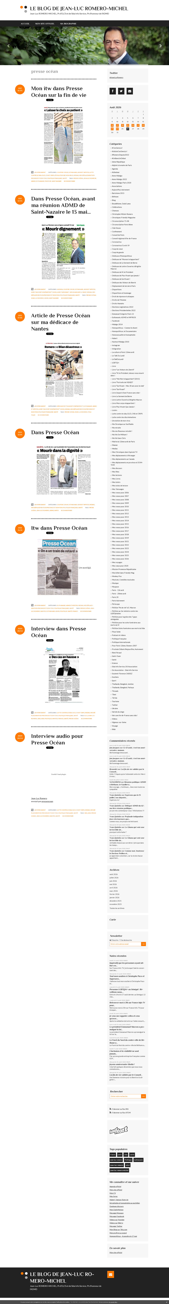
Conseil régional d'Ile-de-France (124, 238)
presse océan (78, 178)
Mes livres (113, 1196)
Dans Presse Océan (55, 432)
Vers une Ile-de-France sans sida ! (124, 715)
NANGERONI (115, 782)
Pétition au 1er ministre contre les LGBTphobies (124, 612)
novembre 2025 (116, 904)
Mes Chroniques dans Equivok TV (124, 452)
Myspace (115, 587)
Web (114, 729)
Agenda (60, 289)
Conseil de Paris (118, 235)
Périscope (116, 604)
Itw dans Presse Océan (59, 528)
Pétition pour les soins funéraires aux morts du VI (125, 623)
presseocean (47, 801)
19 (128, 125)
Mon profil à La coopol (118, 1233)
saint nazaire (56, 181)
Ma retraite (116, 428)
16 (112, 125)
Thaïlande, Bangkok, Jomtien (123, 684)
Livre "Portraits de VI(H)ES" (122, 382)
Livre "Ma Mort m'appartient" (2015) (44, 292)
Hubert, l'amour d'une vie (119, 1200)
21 (138, 125)
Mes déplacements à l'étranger (123, 455)
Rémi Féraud (116, 653)
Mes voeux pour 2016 (120, 527)
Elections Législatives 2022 (122, 307)
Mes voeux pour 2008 (120, 500)
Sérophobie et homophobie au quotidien (125, 1203)
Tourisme (115, 701)
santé (70, 611)
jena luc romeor (90, 178)
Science (115, 663)
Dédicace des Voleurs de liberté (124, 283)
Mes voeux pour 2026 (120, 559)
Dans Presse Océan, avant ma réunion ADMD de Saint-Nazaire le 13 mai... (63, 205)
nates (56, 510)
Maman (115, 445)
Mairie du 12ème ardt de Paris (123, 442)
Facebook (115, 321)
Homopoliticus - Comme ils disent (124, 328)
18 (122, 125)
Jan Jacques (114, 748)
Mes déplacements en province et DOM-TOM (47, 507)
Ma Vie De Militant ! (119, 435)
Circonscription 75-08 (120, 221)
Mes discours (117, 468)
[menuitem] (26, 23)
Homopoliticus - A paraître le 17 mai (123, 1236)
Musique (115, 583)
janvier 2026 (114, 897)
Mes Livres (116, 479)
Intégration (116, 349)
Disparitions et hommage (121, 293)
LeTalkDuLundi (117, 359)
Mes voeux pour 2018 (120, 534)
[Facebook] (113, 91)
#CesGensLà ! (117, 148)
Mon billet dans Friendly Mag (123, 573)
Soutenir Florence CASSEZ (122, 674)
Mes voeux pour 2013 (120, 517)
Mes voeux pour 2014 (120, 520)
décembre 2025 (115, 901)
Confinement (117, 231)
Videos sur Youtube (117, 1220)
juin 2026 (113, 881)
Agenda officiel (115, 1186)
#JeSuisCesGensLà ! (119, 151)
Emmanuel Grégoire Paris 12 (123, 314)
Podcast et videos (119, 635)
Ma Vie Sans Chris (119, 438)
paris (120, 1154)
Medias (76, 175)
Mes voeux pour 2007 (120, 496)
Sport (114, 681)
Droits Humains (118, 303)
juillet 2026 (114, 878)
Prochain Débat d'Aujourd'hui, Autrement (127, 649)
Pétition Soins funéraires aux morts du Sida (128, 628)
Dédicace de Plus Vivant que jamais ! (126, 275)
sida (39, 718)
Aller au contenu (7, 2)
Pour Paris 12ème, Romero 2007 (124, 646)
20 (133, 125)
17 (117, 125)
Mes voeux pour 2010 (120, 506)
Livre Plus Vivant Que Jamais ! (123, 407)
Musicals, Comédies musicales (123, 580)
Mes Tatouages (118, 489)
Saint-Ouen (116, 656)
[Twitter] (121, 91)
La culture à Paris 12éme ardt (123, 352)
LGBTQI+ (115, 363)
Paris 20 (115, 597)
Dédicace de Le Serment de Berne (124, 263)
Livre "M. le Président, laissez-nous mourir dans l (127, 374)
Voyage (115, 726)
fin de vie (48, 181)
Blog (114, 200)
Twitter (115, 705)
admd (33, 181)
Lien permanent (40, 172)
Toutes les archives (117, 908)
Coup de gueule (118, 252)
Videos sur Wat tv (116, 1223)
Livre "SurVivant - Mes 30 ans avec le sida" (71, 292)
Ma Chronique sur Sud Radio (122, 424)
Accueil (25, 24)
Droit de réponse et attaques (123, 296)
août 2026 (114, 874)
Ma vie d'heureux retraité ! (122, 431)
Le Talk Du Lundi (118, 356)
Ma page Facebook (117, 1216)
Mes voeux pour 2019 (120, 538)
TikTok (114, 698)
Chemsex (115, 211)
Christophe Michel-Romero (122, 214)
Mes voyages (117, 562)
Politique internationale (121, 642)
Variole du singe (118, 712)
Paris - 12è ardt (118, 590)
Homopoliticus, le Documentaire (124, 331)
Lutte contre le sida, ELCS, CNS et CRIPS (70, 713)
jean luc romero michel (119, 1170)
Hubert (114, 338)
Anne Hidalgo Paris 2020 (121, 183)
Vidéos (114, 719)
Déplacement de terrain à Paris (124, 286)
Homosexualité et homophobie (123, 335)
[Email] (130, 91)
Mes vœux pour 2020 (120, 566)
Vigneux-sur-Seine (119, 722)
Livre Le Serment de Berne (122, 396)
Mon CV (113, 1193)
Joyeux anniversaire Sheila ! (122, 1064)
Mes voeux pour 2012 (120, 513)
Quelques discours (117, 1206)
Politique (128, 1160)
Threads (115, 691)
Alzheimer (116, 172)
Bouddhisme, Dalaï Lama (121, 204)
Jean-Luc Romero (39, 798)
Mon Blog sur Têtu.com (118, 1230)
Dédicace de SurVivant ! (121, 279)
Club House (116, 228)
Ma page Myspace (116, 1213)
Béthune (115, 197)
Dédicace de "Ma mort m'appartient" (70, 406)
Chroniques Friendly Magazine (123, 217)
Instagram (116, 345)
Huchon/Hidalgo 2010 (120, 342)
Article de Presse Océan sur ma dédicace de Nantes (60, 322)
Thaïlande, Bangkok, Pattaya (123, 687)
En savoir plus (113, 1302)
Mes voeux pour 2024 (120, 552)
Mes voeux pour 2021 (120, 541)
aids (42, 718)
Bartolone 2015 (118, 193)
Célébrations (117, 207)
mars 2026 (114, 891)
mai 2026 (113, 884)
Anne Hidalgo (117, 176)
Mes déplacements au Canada (123, 459)
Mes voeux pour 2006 (120, 493)
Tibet (114, 694)
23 (112, 129)
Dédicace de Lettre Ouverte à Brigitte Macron (126, 267)
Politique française (54, 178)
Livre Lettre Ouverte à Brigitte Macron (127, 400)
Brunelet (113, 769)
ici (89, 567)
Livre (114, 366)
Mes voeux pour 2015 (120, 524)
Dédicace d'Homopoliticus (122, 256)
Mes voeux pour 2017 (120, 531)
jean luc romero (116, 1160)
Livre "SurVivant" (118, 389)
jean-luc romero (37, 298)
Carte (113, 919)
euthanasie (40, 181)
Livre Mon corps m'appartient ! (123, 403)
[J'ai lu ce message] (167, 1302)
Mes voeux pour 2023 (120, 548)
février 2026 (114, 894)
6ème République (118, 162)
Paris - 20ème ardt (119, 594)
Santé (65, 178)
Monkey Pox (117, 576)
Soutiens (115, 677)
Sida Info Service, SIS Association (124, 667)
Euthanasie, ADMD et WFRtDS (79, 172)
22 (143, 125)
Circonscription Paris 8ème (122, 224)
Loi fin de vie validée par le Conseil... (126, 1075)
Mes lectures (117, 475)
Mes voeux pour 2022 (120, 545)
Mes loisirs (116, 482)
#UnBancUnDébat (119, 158)
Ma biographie (68, 24)
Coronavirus (117, 242)
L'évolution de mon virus (64, 175)
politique (63, 611)
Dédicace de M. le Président (122, 272)
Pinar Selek (116, 632)
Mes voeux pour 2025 (120, 555)
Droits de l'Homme (119, 300)
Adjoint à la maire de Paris (122, 165)
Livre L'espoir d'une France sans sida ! (126, 393)
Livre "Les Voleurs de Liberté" (123, 370)
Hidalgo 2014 (117, 324)
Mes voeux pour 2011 (120, 510)
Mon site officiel (44, 24)
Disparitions (117, 289)
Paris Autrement (118, 601)
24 (117, 129)
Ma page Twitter (116, 1226)
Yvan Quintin (115, 795)
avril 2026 (113, 888)
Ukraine (115, 708)
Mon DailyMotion (116, 1210)
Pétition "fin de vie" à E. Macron (124, 608)
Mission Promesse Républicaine (124, 569)
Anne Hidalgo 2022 (119, 179)
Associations (117, 186)
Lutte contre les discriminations (124, 417)
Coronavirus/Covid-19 (120, 245)
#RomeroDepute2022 (120, 155)
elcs (86, 715)
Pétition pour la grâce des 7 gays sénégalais (124, 618)
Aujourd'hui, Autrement (121, 190)
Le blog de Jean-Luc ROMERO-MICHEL (79, 8)
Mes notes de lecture (120, 486)
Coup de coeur (62, 172)
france (75, 611)
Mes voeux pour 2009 (120, 503)
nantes (43, 611)
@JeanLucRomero (116, 77)
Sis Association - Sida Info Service (125, 670)
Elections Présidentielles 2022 (123, 310)
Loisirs (114, 410)
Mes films (115, 472)
